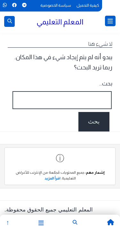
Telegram (24, 5)
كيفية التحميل (87, 5)
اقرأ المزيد (52, 178)
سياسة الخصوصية (55, 5)
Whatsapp (4, 5)
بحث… (105, 84)
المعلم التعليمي (60, 22)
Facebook (14, 5)
